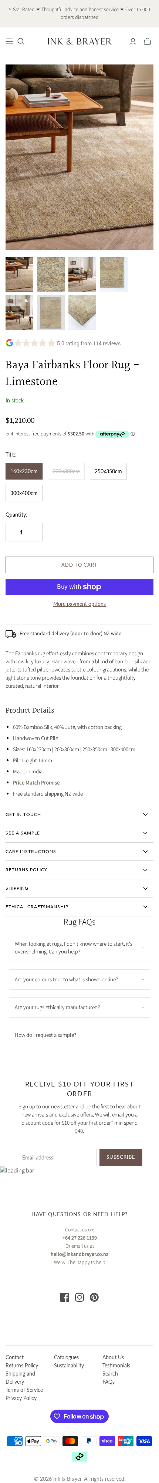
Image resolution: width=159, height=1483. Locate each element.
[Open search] (21, 41)
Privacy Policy (21, 1398)
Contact (15, 1357)
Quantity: (16, 514)
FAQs (108, 1382)
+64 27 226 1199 (79, 1238)
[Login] (133, 41)
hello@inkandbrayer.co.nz (79, 1254)
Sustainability (69, 1365)
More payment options (79, 604)
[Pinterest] (94, 1297)
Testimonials (116, 1365)
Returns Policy (22, 1365)
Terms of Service (24, 1390)
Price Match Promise (36, 783)
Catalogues (66, 1357)
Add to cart (79, 565)
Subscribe (120, 1157)
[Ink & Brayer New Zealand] (79, 40)
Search (110, 1373)
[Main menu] (9, 41)
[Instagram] (79, 1297)
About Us (113, 1357)
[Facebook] (64, 1297)
